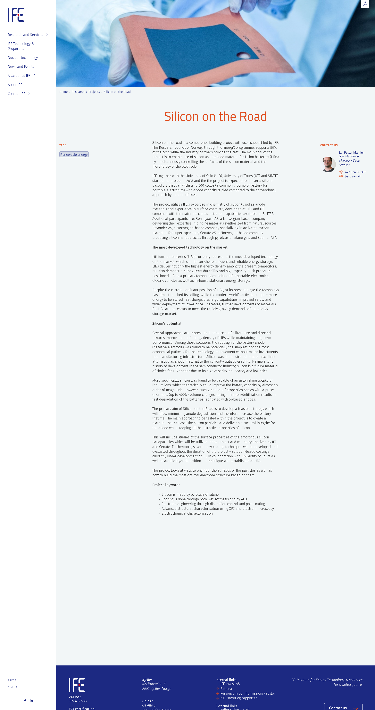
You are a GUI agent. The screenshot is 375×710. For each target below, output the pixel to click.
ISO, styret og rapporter (238, 698)
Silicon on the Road (117, 92)
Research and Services (25, 35)
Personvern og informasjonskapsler (247, 694)
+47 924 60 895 (355, 172)
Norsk (12, 687)
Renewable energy (74, 154)
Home (63, 92)
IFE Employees (34, 22)
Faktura (226, 689)
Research (78, 92)
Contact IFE (16, 94)
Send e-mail (352, 176)
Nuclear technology (23, 58)
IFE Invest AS (230, 684)
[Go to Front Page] (16, 15)
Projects (94, 92)
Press (12, 680)
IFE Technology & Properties (21, 46)
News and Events (21, 67)
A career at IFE (19, 76)
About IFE (15, 85)
